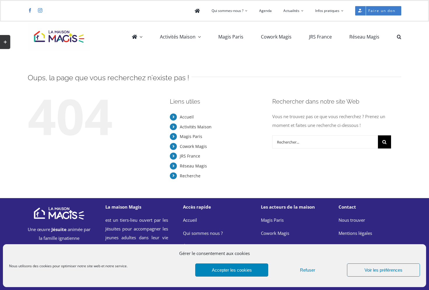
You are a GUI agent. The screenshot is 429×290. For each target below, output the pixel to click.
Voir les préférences (383, 270)
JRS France (190, 156)
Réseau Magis (193, 166)
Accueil (187, 117)
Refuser (307, 270)
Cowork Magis (193, 146)
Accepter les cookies (232, 270)
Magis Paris (191, 136)
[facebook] (30, 10)
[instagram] (40, 10)
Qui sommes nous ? (203, 233)
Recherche (190, 176)
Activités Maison (196, 127)
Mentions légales (355, 233)
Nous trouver (352, 220)
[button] (399, 36)
